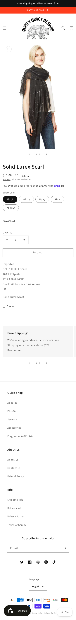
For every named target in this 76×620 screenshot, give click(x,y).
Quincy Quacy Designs (34, 613)
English (36, 586)
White (26, 199)
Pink (57, 199)
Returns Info (14, 508)
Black (10, 199)
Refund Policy (15, 476)
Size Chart (9, 221)
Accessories (14, 427)
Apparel (12, 402)
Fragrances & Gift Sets (20, 436)
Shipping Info (15, 499)
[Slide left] (30, 154)
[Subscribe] (65, 548)
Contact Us (13, 468)
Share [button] (10, 306)
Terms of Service (17, 525)
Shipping (7, 179)
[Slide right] (46, 154)
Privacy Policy (15, 516)
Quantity (7, 232)
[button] (5, 28)
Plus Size (12, 411)
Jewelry (12, 419)
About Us (12, 459)
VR (55, 613)
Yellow (11, 207)
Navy (42, 199)
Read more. (14, 350)
